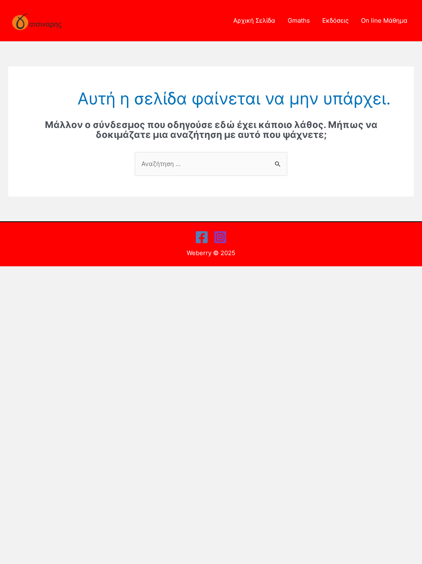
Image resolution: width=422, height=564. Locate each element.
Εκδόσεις (335, 20)
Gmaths (299, 20)
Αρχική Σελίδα (254, 20)
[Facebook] (202, 237)
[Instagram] (220, 237)
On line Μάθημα (384, 20)
